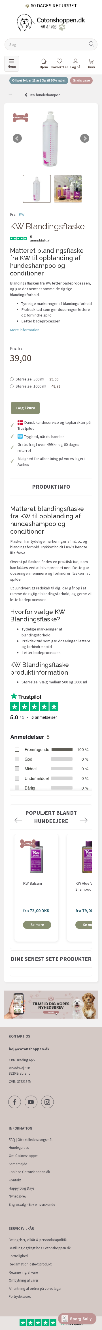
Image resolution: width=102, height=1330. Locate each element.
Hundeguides (19, 1147)
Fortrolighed (18, 1256)
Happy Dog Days (21, 1188)
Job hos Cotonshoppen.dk (29, 1171)
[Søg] (92, 44)
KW (21, 214)
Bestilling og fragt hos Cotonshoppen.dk (40, 1248)
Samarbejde (18, 1164)
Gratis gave (81, 80)
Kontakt (15, 1180)
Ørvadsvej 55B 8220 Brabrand (20, 1071)
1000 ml (38, 386)
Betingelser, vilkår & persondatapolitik (38, 1239)
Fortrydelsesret (20, 1296)
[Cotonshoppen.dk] (51, 23)
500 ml (37, 379)
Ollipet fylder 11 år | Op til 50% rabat (38, 80)
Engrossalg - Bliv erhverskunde (32, 1204)
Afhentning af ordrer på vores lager (35, 1288)
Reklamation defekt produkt (30, 1264)
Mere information (24, 329)
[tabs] (91, 64)
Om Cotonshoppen (24, 1155)
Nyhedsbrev (17, 1196)
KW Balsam (32, 883)
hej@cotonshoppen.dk (29, 1049)
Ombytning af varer (23, 1280)
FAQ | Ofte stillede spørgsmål (30, 1139)
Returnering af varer (24, 1272)
